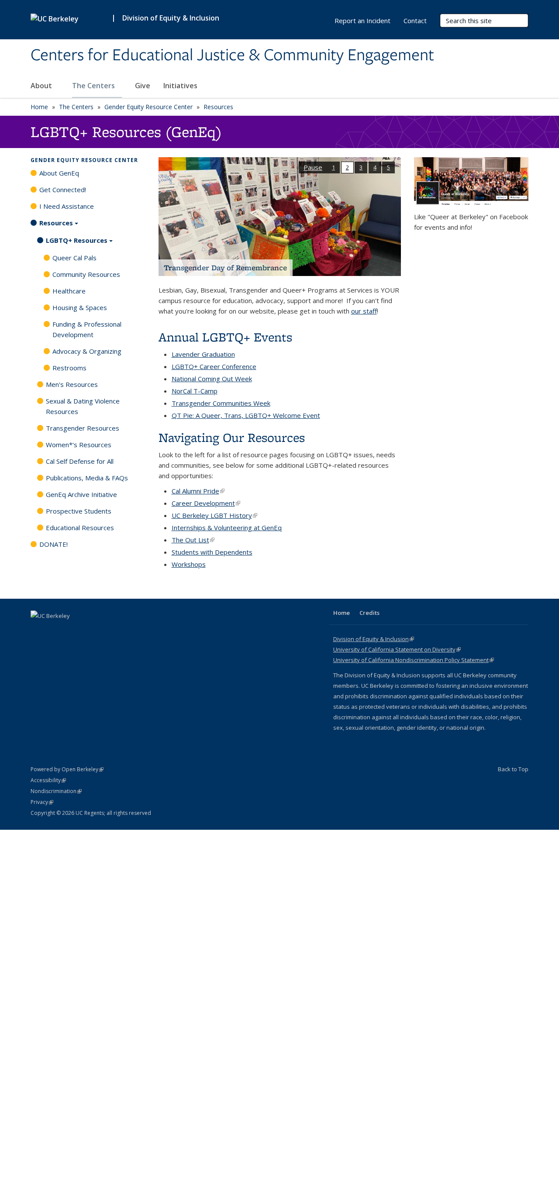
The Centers (94, 85)
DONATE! (53, 544)
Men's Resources (72, 384)
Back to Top (513, 769)
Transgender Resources (82, 428)
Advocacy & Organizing (86, 351)
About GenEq (59, 173)
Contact (415, 20)
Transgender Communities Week (221, 403)
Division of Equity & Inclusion (170, 18)
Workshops (189, 564)
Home (39, 107)
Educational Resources (80, 527)
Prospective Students (78, 511)
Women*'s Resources (78, 444)
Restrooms (69, 367)
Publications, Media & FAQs (87, 477)
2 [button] (347, 167)
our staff (364, 311)
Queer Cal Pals (74, 257)
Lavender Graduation (203, 354)
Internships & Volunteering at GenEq (227, 527)
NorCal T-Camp (194, 390)
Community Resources (86, 274)
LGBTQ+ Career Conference (214, 366)
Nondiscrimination (56, 791)
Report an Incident (362, 20)
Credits (369, 613)
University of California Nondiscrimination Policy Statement (413, 660)
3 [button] (360, 167)
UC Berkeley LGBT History (214, 515)
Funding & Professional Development (86, 329)
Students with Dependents (212, 552)
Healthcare (69, 290)
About (42, 85)
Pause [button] (313, 167)
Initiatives (181, 85)
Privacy (42, 802)
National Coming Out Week (212, 378)
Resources (218, 107)
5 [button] (388, 167)
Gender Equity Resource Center (148, 107)
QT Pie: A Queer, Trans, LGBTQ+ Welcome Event (246, 415)
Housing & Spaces (79, 307)
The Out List (193, 539)
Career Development (206, 503)
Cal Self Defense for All (80, 461)
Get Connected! (62, 189)
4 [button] (374, 167)
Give (142, 85)
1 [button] (333, 167)
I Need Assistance (66, 206)
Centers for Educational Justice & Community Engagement (232, 55)
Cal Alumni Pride (198, 490)
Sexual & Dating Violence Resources (83, 406)
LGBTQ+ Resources (76, 240)
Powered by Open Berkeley (67, 769)
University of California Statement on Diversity (397, 649)
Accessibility (48, 780)
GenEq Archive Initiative (81, 494)
